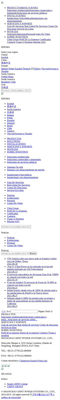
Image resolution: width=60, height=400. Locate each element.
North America (14, 109)
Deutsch (26, 68)
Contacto (11, 42)
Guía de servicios (9, 325)
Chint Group (13, 39)
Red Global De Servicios (35, 26)
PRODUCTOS (14, 138)
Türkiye (37, 68)
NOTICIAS (12, 31)
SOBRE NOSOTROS (17, 37)
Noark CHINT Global (17, 384)
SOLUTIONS (13, 141)
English (4, 57)
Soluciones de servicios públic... (22, 319)
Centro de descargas (49, 325)
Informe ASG (39, 42)
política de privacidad (11, 397)
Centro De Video (42, 34)
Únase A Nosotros (24, 42)
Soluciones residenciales (18, 10)
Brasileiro (5, 82)
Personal (30, 34)
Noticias (11, 34)
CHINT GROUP (15, 386)
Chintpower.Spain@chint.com (33, 360)
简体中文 (5, 63)
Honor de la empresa (29, 333)
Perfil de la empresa (10, 333)
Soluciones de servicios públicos (32, 13)
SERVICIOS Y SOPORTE (19, 23)
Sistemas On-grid (15, 167)
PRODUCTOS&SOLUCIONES (22, 7)
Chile (13, 82)
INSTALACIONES (16, 15)
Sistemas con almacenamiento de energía (25, 169)
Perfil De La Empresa (29, 39)
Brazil (10, 125)
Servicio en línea (8, 327)
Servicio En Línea (25, 29)
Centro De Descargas (17, 187)
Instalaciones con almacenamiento (22, 177)
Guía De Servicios (15, 26)
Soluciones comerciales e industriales (24, 159)
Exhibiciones (21, 34)
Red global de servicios (28, 325)
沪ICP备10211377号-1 (43, 394)
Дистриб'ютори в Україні (19, 133)
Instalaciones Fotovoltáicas (19, 18)
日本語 (4, 87)
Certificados (45, 39)
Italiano (4, 68)
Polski (11, 68)
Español (18, 68)
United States (7, 76)
